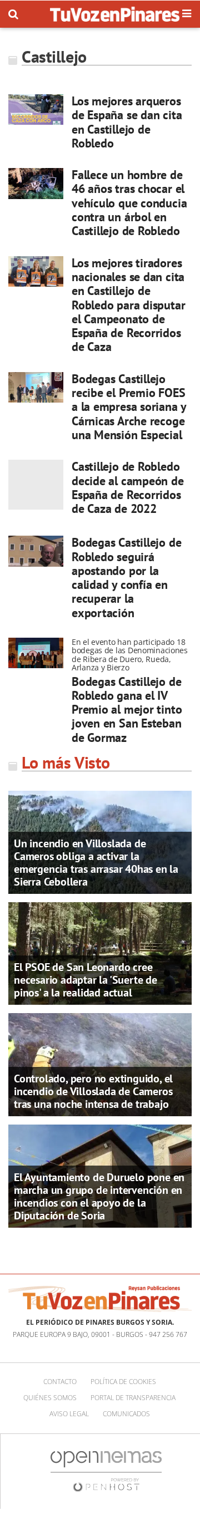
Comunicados (126, 1413)
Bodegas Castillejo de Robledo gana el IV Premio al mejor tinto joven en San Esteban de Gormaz (127, 709)
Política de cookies (123, 1381)
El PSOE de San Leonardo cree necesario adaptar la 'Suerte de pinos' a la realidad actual (85, 980)
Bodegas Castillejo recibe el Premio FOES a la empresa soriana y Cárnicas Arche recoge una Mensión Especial (129, 407)
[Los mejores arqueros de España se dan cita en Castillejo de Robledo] (35, 109)
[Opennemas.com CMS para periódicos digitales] (106, 1470)
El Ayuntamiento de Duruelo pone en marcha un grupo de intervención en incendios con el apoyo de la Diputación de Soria (99, 1196)
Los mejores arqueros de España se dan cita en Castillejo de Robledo (127, 122)
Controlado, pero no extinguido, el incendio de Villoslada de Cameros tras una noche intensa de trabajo (93, 1091)
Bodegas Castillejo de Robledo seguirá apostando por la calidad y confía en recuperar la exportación (126, 577)
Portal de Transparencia (133, 1397)
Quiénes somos (50, 1397)
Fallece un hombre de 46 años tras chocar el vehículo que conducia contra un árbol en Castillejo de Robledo (129, 202)
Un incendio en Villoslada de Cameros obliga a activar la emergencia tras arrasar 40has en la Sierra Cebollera (96, 862)
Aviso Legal (69, 1413)
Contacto (60, 1381)
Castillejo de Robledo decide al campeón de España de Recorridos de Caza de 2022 (128, 487)
